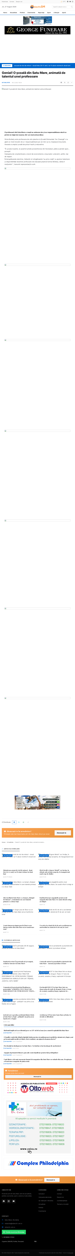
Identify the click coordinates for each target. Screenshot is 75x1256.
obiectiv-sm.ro (10, 1227)
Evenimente (31, 12)
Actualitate (13, 12)
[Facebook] (67, 2)
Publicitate (5, 1)
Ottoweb (70, 1253)
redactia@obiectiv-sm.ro (13, 1223)
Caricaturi (42, 1194)
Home (5, 12)
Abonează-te (61, 833)
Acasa (3, 842)
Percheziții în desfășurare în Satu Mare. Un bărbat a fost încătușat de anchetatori (32, 1046)
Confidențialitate (62, 1200)
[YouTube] (70, 2)
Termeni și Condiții (63, 1204)
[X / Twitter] (64, 82)
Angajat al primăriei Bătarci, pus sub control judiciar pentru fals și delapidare (31, 1053)
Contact (12, 1)
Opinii (64, 12)
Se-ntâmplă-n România (46, 1200)
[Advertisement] (37, 49)
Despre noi (19, 1)
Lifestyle (56, 12)
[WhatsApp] (68, 82)
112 (35, 1241)
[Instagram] (72, 2)
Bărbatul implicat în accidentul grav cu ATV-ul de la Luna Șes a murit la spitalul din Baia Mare (36, 1030)
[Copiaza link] (71, 82)
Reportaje (41, 12)
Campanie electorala (45, 1197)
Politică (22, 12)
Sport (49, 12)
